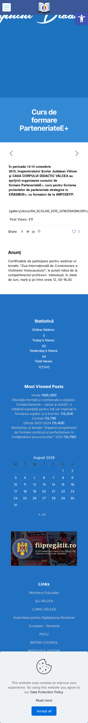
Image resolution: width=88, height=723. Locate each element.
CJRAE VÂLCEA (44, 609)
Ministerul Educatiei (44, 593)
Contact (38, 418)
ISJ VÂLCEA (44, 601)
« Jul (42, 514)
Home (36, 395)
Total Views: (44, 361)
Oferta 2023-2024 (37, 423)
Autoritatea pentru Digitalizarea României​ (44, 617)
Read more (44, 700)
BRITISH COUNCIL (44, 642)
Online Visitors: (44, 330)
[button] (81, 18)
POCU (44, 634)
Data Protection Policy (46, 692)
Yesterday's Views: (44, 351)
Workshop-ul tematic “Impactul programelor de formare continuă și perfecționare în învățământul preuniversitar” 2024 (44, 432)
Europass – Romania (44, 626)
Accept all (44, 711)
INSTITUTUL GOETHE (44, 651)
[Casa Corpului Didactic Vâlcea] (44, 7)
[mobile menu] (6, 7)
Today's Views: (44, 340)
